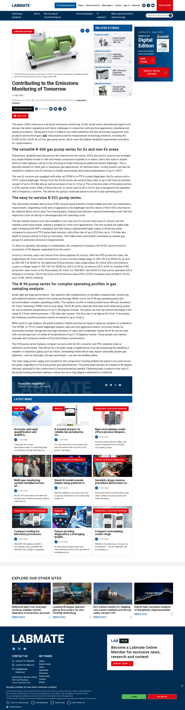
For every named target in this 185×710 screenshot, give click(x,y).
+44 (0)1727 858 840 (24, 661)
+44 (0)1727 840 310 (24, 665)
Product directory (66, 5)
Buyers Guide (45, 664)
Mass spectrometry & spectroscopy (122, 15)
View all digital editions (152, 72)
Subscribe (136, 5)
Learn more (21, 116)
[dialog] (92, 696)
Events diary (44, 676)
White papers (107, 5)
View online (143, 60)
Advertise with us (93, 5)
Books (42, 682)
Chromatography (84, 13)
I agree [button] (134, 697)
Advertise (43, 673)
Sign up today (120, 663)
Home (41, 661)
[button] (51, 707)
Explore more (18, 617)
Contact (118, 5)
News (37, 13)
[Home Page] (21, 5)
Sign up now (165, 5)
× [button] (182, 686)
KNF (45, 135)
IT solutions (101, 15)
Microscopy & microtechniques (52, 15)
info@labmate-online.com (21, 670)
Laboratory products (17, 15)
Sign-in (127, 5)
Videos (81, 5)
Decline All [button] (162, 697)
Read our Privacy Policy (87, 698)
